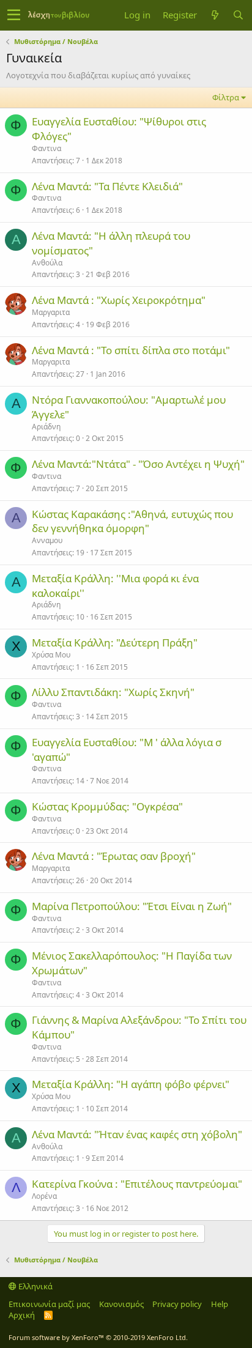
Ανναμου (47, 540)
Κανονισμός (121, 1303)
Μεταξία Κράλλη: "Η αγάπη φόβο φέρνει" (130, 1084)
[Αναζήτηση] (238, 15)
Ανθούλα (47, 262)
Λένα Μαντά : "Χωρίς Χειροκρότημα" (119, 300)
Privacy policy (177, 1303)
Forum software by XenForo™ (98, 1337)
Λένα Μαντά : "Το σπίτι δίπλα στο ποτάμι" (131, 350)
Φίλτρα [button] (225, 97)
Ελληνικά (35, 1286)
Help (219, 1303)
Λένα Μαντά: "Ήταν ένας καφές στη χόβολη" (137, 1134)
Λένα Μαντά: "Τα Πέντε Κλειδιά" (107, 186)
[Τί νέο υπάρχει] (214, 15)
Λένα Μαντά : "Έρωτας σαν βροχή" (114, 856)
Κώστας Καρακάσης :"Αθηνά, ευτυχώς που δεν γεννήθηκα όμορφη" (132, 521)
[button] (13, 15)
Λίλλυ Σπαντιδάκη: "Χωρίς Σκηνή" (113, 692)
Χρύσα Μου (51, 655)
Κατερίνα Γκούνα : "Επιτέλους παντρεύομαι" (137, 1184)
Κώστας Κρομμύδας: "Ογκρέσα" (107, 806)
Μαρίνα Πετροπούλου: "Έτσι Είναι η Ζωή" (132, 906)
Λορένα (44, 1196)
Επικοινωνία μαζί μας (49, 1303)
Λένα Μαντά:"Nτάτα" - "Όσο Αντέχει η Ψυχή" (138, 464)
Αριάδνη (46, 426)
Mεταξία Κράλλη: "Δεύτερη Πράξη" (115, 642)
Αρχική (22, 1314)
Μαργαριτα (51, 312)
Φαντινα (46, 148)
